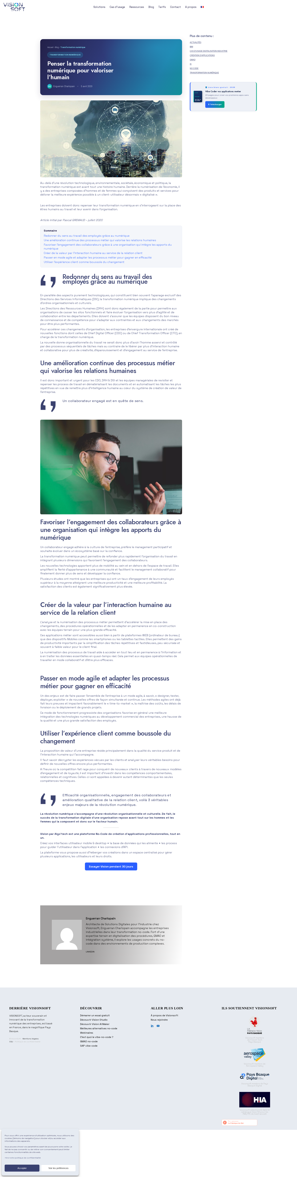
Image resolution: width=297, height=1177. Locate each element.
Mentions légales (31, 1038)
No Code (194, 68)
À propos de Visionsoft (164, 1015)
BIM (191, 47)
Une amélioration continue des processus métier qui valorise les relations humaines (100, 240)
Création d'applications (202, 55)
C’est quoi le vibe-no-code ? (96, 1037)
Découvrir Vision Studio (94, 1019)
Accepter (22, 1168)
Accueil (50, 47)
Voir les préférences (58, 1168)
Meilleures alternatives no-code (98, 1028)
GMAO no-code (89, 1041)
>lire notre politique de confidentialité (23, 1158)
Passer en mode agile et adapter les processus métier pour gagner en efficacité (98, 257)
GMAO (192, 60)
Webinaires (86, 1032)
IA (191, 64)
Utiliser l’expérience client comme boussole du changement (84, 262)
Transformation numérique (204, 73)
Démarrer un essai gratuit (95, 1015)
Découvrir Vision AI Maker (94, 1024)
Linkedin (90, 952)
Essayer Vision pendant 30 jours (111, 866)
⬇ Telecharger (215, 104)
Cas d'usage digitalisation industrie (208, 51)
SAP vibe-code (88, 1045)
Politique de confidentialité (27, 1041)
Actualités (195, 42)
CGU (11, 1041)
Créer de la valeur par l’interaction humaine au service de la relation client (93, 253)
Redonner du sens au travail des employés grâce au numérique (86, 235)
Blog (57, 47)
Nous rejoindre (159, 1019)
